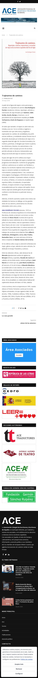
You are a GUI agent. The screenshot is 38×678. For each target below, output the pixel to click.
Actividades (5, 630)
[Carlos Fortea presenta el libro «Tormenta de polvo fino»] (8, 602)
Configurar (19, 673)
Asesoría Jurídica (7, 639)
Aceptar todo (19, 664)
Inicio (3, 35)
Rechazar (19, 669)
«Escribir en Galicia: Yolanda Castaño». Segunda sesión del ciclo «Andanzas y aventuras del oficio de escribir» (25, 570)
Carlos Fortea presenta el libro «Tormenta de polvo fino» (24, 602)
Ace (3, 622)
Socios (4, 626)
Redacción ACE (8, 98)
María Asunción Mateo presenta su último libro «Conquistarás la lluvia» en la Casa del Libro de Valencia (26, 587)
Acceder (19, 355)
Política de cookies (27, 659)
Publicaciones (6, 635)
